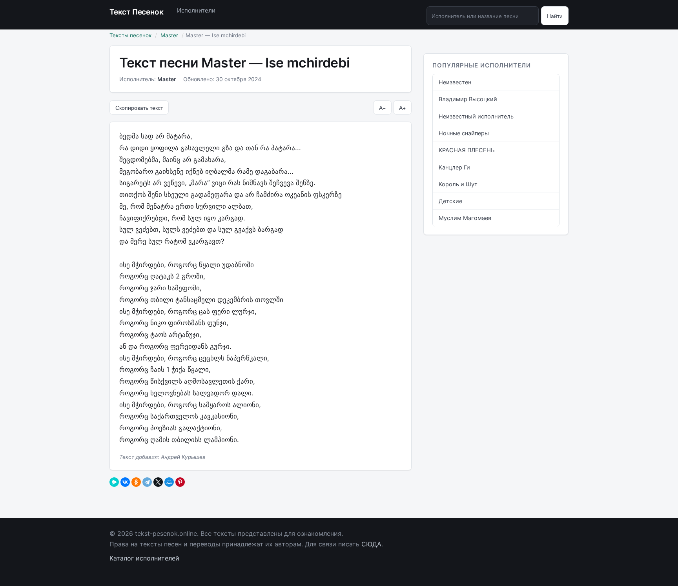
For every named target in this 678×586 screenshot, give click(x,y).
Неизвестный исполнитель (476, 116)
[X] (158, 482)
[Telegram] (147, 482)
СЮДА (371, 544)
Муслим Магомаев (465, 218)
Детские (450, 201)
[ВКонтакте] (125, 482)
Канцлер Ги (454, 167)
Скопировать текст (139, 107)
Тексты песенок (130, 35)
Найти (555, 16)
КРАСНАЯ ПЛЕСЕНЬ (466, 150)
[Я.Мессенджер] (114, 482)
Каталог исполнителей (144, 558)
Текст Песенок (136, 11)
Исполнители (196, 10)
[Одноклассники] (136, 482)
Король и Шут (458, 184)
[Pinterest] (180, 482)
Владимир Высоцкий (468, 99)
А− (382, 107)
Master (169, 35)
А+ (402, 107)
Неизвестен (455, 82)
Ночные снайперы (464, 133)
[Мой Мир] (169, 482)
